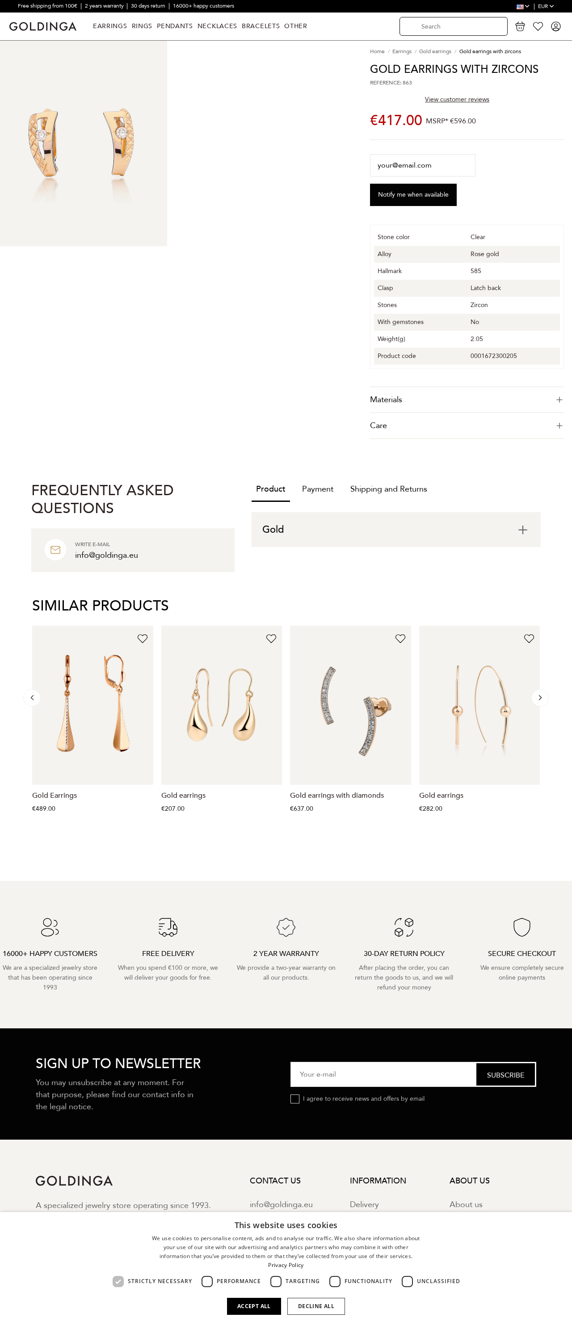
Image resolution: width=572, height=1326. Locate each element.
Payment (317, 489)
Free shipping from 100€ (48, 5)
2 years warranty (105, 5)
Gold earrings (183, 795)
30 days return (149, 5)
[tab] (467, 400)
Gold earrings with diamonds (337, 795)
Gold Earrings (54, 795)
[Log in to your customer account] (556, 26)
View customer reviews (457, 99)
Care (378, 425)
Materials (386, 399)
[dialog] (286, 1269)
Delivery (364, 1204)
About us (466, 1204)
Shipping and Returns (388, 489)
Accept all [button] (254, 1306)
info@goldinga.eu (281, 1204)
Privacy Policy (285, 1265)
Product (271, 489)
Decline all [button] (316, 1306)
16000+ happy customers (203, 5)
